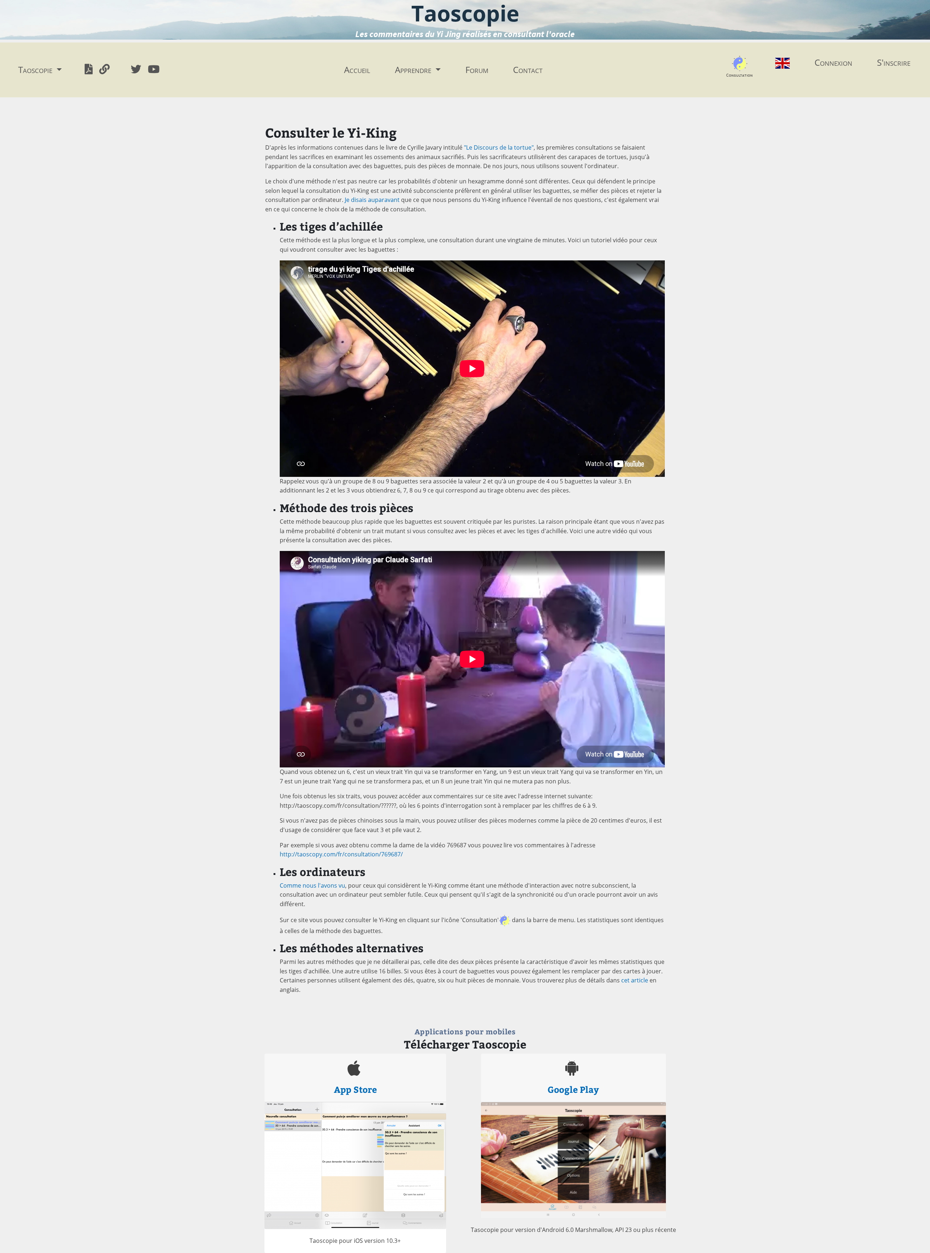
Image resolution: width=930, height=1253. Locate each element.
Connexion (833, 62)
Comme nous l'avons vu (312, 885)
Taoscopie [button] (36, 70)
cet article (634, 980)
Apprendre (414, 70)
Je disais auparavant (372, 200)
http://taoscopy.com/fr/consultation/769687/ (341, 854)
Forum (476, 70)
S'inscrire (893, 62)
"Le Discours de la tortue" (499, 147)
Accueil (357, 70)
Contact (527, 70)
